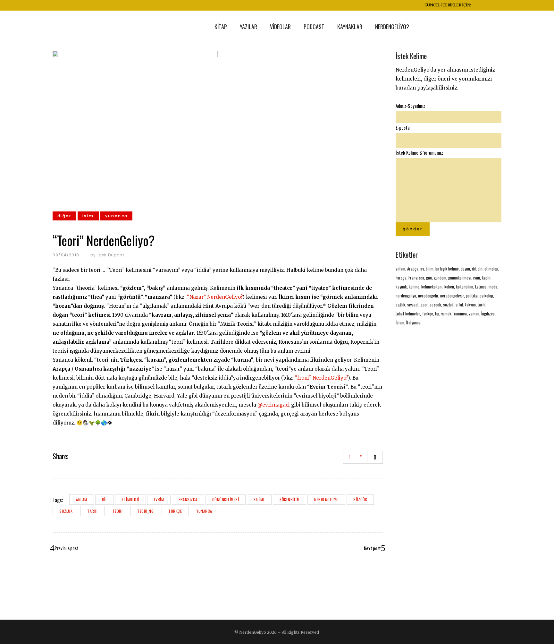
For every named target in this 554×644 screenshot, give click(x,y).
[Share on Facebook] (75, 455)
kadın (486, 277)
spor (424, 304)
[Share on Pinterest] (100, 455)
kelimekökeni (431, 286)
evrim (159, 499)
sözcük (360, 499)
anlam (81, 499)
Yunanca (204, 511)
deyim (465, 268)
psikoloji (486, 295)
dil (104, 499)
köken (449, 286)
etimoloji (130, 499)
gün (429, 277)
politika (472, 295)
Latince (481, 286)
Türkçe (175, 511)
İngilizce (488, 313)
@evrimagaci (273, 405)
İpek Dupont (110, 255)
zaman (474, 313)
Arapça (412, 268)
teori (118, 511)
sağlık (400, 304)
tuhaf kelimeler (408, 313)
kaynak (401, 286)
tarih (92, 511)
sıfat (459, 304)
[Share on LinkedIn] (91, 455)
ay (422, 268)
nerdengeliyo (326, 499)
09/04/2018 (66, 255)
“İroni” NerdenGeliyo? (321, 378)
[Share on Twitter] (83, 455)
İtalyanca (413, 322)
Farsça (401, 277)
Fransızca (188, 499)
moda (493, 286)
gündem (440, 277)
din (480, 268)
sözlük (65, 511)
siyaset (413, 304)
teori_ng (145, 511)
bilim (429, 268)
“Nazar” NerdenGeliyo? (214, 297)
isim (476, 277)
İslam (400, 322)
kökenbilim (289, 499)
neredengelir (428, 295)
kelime (259, 499)
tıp (437, 313)
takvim (470, 304)
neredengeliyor (452, 295)
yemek (446, 313)
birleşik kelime (447, 268)
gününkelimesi (225, 499)
